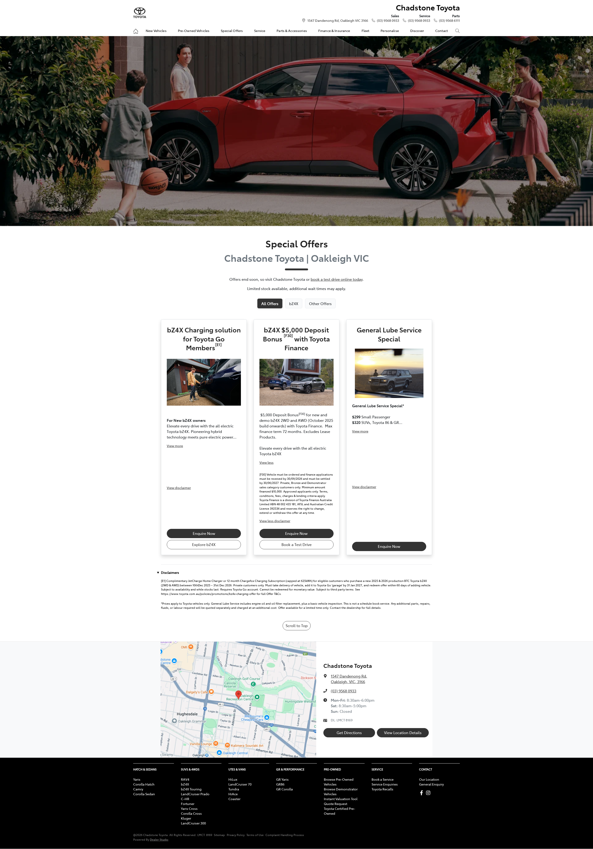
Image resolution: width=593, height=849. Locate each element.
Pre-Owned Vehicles (194, 30)
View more (175, 445)
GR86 (280, 784)
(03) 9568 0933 (388, 20)
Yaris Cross (189, 808)
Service (259, 30)
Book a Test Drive (296, 544)
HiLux (232, 779)
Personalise (390, 30)
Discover (417, 30)
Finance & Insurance (334, 30)
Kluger (186, 818)
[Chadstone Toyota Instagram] (429, 792)
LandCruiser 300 (193, 823)
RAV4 (185, 779)
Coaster (234, 798)
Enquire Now (204, 533)
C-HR (185, 798)
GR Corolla (284, 789)
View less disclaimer (274, 520)
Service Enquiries (385, 784)
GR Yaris (282, 779)
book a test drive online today (337, 279)
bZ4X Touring (191, 789)
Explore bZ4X (204, 544)
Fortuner (187, 803)
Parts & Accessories (292, 30)
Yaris (136, 779)
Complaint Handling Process (284, 835)
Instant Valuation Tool (340, 798)
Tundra (233, 789)
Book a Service (383, 779)
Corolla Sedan (144, 794)
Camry (138, 789)
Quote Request (335, 803)
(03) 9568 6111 (449, 20)
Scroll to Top (297, 625)
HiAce (233, 794)
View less (266, 462)
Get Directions (349, 732)
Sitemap (219, 835)
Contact (441, 30)
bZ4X (185, 784)
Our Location (429, 779)
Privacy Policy (236, 835)
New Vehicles (156, 30)
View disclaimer (179, 487)
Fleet (365, 30)
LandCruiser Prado (195, 794)
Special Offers (232, 30)
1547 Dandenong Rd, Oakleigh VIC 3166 (337, 20)
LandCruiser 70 (240, 784)
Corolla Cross (191, 813)
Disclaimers (170, 572)
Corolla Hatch (144, 784)
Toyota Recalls (382, 789)
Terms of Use (255, 835)
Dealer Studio (159, 839)
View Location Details (403, 732)
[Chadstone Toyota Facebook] (422, 792)
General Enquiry (431, 784)
